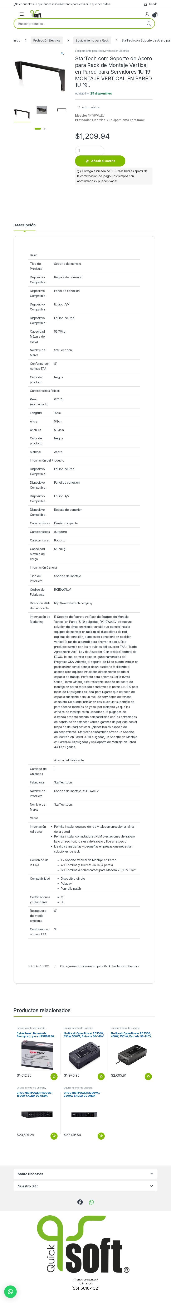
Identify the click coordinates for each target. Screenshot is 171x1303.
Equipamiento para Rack (92, 40)
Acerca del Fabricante (69, 760)
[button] (62, 53)
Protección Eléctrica (46, 40)
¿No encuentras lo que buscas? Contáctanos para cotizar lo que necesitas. (62, 4)
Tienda (152, 4)
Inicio (17, 40)
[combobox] (78, 23)
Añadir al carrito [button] (53, 1076)
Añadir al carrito (103, 161)
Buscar (149, 23)
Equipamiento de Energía (31, 1028)
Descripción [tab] (24, 225)
